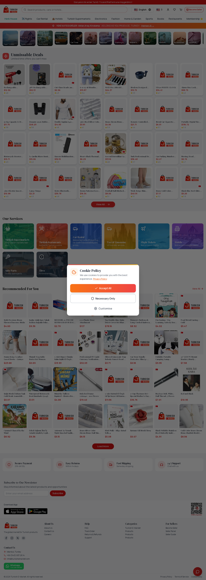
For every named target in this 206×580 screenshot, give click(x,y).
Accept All (105, 288)
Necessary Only (105, 298)
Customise (105, 308)
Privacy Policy (100, 278)
